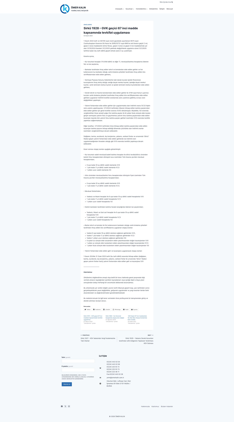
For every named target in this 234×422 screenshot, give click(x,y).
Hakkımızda (145, 406)
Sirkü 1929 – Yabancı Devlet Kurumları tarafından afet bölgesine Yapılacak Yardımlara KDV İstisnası (136, 339)
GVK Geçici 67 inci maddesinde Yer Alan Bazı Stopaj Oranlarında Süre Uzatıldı (137, 317)
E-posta (67, 366)
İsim (66, 357)
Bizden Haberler (167, 406)
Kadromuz (155, 406)
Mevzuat (170, 9)
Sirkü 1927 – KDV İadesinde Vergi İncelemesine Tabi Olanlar (98, 338)
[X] (65, 406)
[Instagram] (68, 406)
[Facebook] (61, 406)
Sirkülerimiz (153, 9)
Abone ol (66, 384)
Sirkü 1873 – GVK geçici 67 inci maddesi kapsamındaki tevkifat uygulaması (93, 317)
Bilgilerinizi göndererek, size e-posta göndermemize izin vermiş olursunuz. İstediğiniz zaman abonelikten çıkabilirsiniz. (78, 377)
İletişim (162, 9)
